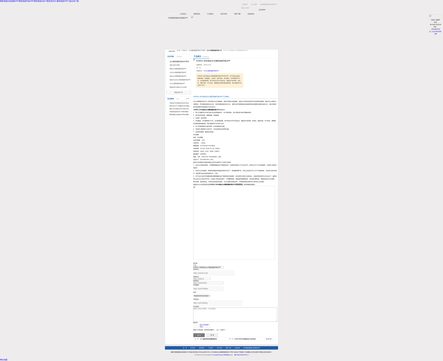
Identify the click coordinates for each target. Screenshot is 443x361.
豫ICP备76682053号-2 (241, 355)
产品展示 (210, 14)
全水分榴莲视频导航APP (177, 83)
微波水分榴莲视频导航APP (178, 69)
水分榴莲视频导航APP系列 (197, 50)
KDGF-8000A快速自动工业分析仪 (245, 339)
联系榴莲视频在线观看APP (268, 4)
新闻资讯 (197, 14)
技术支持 (224, 14)
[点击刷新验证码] (205, 326)
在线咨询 (251, 14)
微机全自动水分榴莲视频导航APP (180, 80)
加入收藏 (254, 4)
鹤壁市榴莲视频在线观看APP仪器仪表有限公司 (188, 6)
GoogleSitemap (218, 355)
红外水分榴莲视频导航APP (178, 72)
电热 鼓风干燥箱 (175, 65)
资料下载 (237, 14)
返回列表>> (269, 339)
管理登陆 (226, 355)
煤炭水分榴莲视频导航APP (178, 76)
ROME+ (188, 98)
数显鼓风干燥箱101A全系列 (178, 87)
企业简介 (183, 14)
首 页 (170, 14)
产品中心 (185, 50)
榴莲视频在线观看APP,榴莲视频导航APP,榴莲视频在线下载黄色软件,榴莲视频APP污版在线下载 (39, 1)
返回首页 (245, 4)
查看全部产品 (178, 92)
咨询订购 (203, 92)
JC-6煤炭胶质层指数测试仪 (208, 339)
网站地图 (3, 360)
